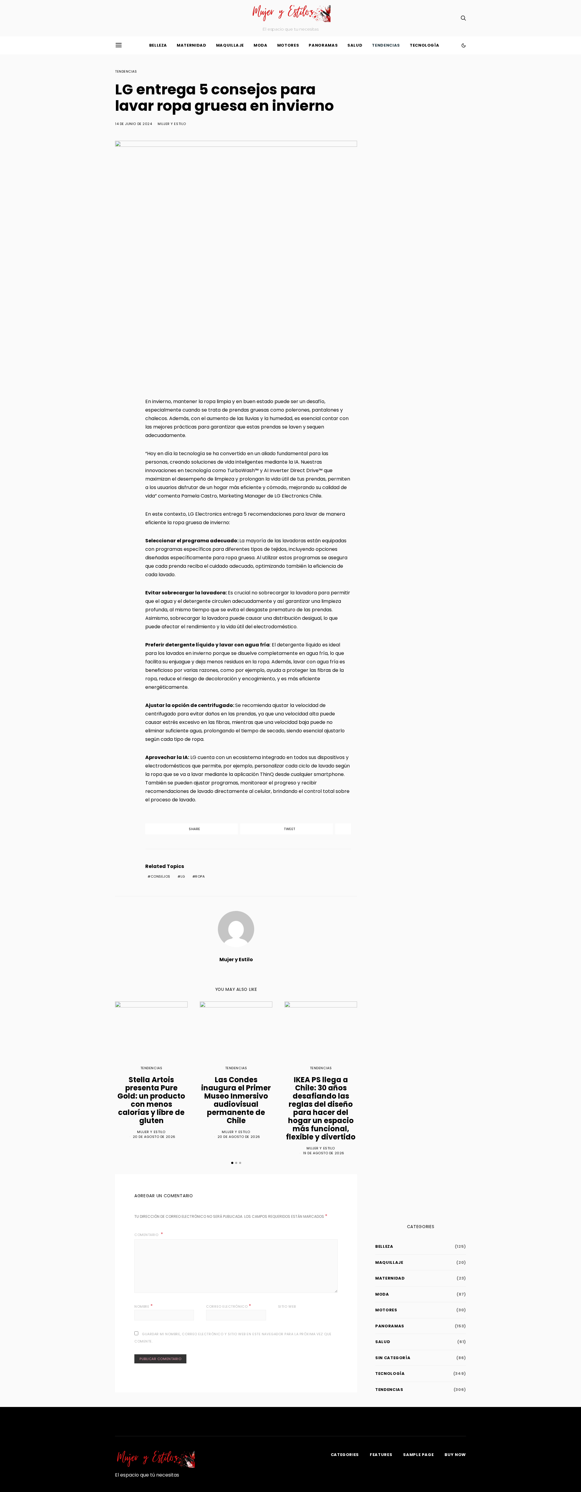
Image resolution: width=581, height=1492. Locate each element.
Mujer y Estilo (172, 123)
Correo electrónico (228, 1306)
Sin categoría (392, 1358)
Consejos (160, 876)
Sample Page (418, 1454)
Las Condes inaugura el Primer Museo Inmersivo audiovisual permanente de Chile (236, 1100)
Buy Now (455, 1454)
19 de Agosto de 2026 (323, 1153)
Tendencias (386, 45)
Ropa (200, 876)
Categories (345, 1454)
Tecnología (424, 45)
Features (381, 1454)
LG (183, 876)
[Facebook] (119, 18)
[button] (463, 45)
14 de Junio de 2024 (133, 123)
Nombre (143, 1306)
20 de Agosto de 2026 (154, 1136)
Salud (354, 45)
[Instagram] (138, 18)
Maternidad (191, 45)
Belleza (158, 45)
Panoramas (323, 45)
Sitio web (287, 1306)
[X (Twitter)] (129, 18)
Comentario (146, 1234)
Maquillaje (230, 45)
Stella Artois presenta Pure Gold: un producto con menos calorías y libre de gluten (151, 1100)
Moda (261, 45)
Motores (288, 45)
